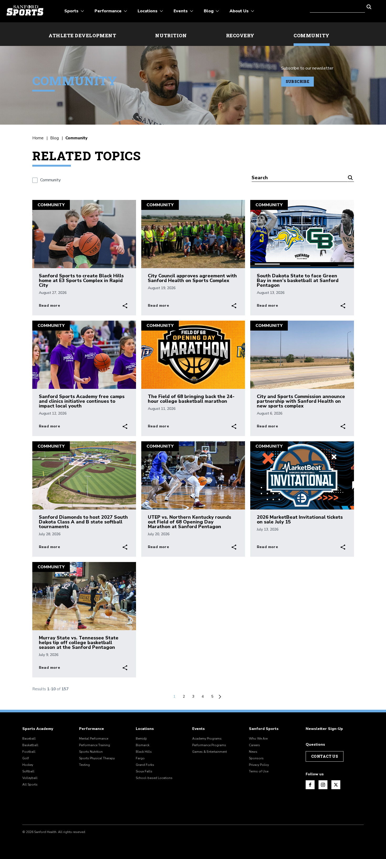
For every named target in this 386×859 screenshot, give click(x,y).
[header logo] (25, 10)
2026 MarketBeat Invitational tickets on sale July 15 (300, 519)
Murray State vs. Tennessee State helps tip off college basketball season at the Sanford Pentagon (78, 642)
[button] (369, 6)
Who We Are (258, 738)
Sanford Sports (264, 729)
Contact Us (324, 756)
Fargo (140, 758)
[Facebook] (310, 784)
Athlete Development (82, 35)
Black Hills (144, 752)
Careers (254, 745)
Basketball (30, 745)
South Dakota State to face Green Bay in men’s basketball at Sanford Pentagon (297, 280)
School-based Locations (154, 778)
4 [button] (203, 696)
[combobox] (337, 6)
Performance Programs (209, 745)
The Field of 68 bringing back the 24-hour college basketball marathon (191, 399)
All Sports (30, 784)
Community (312, 35)
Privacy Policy (259, 765)
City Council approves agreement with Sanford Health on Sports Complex (192, 278)
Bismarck (142, 745)
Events (198, 729)
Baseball (29, 738)
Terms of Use (258, 771)
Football (28, 752)
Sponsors (256, 758)
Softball (28, 771)
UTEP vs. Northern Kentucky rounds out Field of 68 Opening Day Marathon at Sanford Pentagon (189, 522)
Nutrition (171, 35)
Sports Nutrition (91, 752)
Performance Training (94, 745)
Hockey (27, 765)
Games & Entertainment (209, 752)
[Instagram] (323, 784)
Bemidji (141, 738)
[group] (46, 180)
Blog (54, 138)
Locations (145, 729)
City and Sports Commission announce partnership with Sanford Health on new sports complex (301, 401)
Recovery (240, 35)
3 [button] (193, 696)
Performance (91, 729)
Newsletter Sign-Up (324, 729)
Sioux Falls (144, 771)
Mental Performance (93, 738)
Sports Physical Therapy (97, 758)
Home (38, 138)
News (253, 752)
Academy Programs (207, 738)
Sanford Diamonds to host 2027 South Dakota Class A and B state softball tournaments (83, 522)
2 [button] (184, 696)
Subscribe (298, 81)
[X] (335, 784)
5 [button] (212, 696)
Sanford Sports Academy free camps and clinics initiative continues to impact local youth (81, 401)
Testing (84, 765)
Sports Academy (37, 729)
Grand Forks (145, 765)
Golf (25, 758)
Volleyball (30, 778)
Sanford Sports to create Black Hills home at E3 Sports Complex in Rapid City (81, 280)
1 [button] (174, 696)
